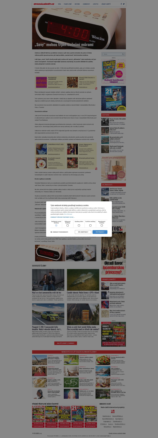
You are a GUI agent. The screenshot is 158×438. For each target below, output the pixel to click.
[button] (79, 217)
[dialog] (79, 219)
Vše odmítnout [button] (83, 232)
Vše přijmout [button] (100, 232)
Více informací (68, 214)
